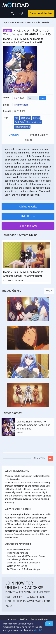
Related (28, 139)
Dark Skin (19, 122)
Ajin (16, 118)
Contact (12, 619)
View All (49, 290)
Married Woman (33, 122)
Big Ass (36, 118)
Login (21, 13)
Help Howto (28, 216)
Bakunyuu (25, 118)
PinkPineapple (21, 105)
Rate (42, 98)
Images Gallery (39, 134)
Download (18, 280)
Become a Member (41, 13)
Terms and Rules (39, 619)
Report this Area (28, 225)
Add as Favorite (28, 206)
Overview (14, 134)
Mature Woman (22, 127)
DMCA (23, 619)
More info (38, 630)
